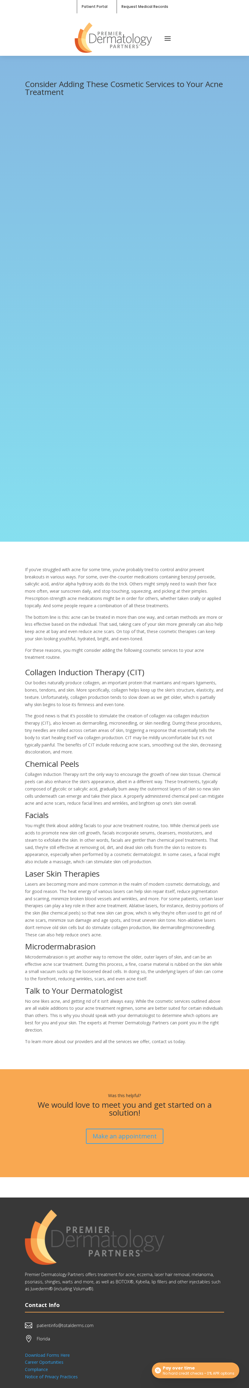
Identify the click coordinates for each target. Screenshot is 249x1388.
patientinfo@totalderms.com (65, 1325)
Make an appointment (125, 1136)
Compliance (36, 1369)
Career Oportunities (44, 1362)
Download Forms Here (47, 1355)
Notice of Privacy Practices (51, 1377)
